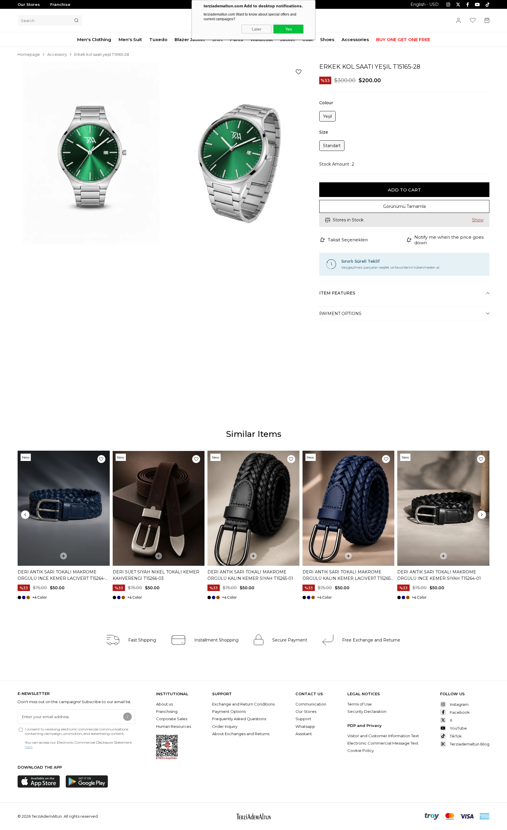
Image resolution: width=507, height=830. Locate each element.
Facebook (460, 712)
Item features (337, 293)
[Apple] (39, 781)
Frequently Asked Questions (239, 718)
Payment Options (340, 313)
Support (303, 718)
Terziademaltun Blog (469, 744)
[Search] (76, 21)
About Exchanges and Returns (240, 733)
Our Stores (29, 4)
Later (256, 29)
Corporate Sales (171, 718)
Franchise (60, 4)
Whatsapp (305, 726)
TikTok (456, 736)
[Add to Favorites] (298, 72)
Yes (288, 29)
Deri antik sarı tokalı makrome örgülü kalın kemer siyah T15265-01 (250, 575)
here (28, 747)
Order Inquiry (224, 726)
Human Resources (173, 726)
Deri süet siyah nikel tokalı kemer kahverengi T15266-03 (156, 575)
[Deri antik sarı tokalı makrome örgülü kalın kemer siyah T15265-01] (253, 508)
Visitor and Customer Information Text (383, 735)
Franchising (167, 711)
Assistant (303, 733)
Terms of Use (359, 704)
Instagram (459, 704)
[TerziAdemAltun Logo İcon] (253, 816)
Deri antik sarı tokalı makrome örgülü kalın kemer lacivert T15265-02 (347, 575)
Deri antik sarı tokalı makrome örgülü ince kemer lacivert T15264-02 (61, 575)
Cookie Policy (360, 750)
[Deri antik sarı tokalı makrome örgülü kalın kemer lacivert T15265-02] (348, 508)
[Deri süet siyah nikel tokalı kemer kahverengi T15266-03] (159, 508)
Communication (310, 704)
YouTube (458, 728)
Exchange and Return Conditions (243, 704)
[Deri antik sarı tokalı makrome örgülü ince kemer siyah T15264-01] (443, 508)
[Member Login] (458, 20)
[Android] (87, 781)
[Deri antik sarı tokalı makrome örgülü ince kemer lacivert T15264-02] (64, 508)
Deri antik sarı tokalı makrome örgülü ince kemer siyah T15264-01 (439, 575)
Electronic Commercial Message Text (382, 743)
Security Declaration (366, 711)
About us (164, 704)
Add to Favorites (101, 459)
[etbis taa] (167, 747)
